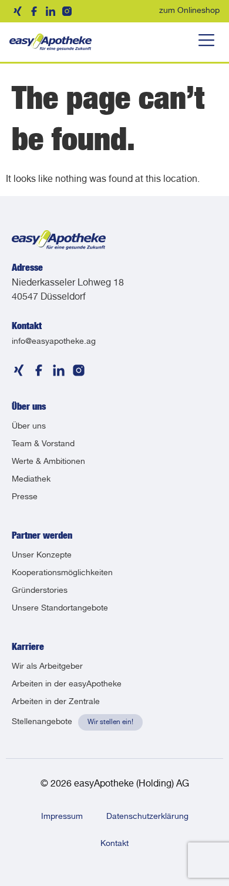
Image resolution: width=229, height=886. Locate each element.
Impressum (62, 817)
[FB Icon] (34, 11)
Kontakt (114, 844)
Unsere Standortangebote (60, 609)
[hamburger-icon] (206, 42)
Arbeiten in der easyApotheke (67, 685)
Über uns (29, 427)
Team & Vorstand (43, 444)
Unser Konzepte (42, 556)
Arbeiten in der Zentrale (56, 702)
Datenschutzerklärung (147, 817)
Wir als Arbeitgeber (47, 667)
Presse (25, 497)
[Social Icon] (17, 11)
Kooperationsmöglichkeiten (62, 573)
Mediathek (31, 480)
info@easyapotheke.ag (54, 342)
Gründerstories (40, 591)
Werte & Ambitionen (48, 462)
